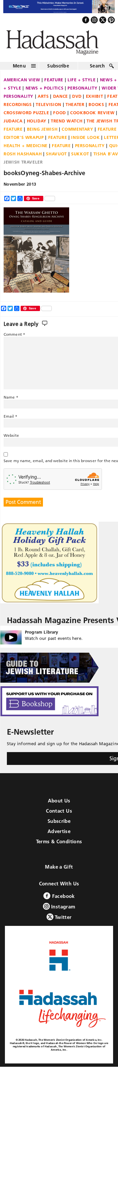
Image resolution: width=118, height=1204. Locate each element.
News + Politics (45, 91)
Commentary (77, 132)
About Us (59, 804)
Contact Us (59, 814)
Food (59, 115)
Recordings (18, 107)
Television (48, 107)
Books (96, 107)
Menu (19, 69)
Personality (82, 91)
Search (97, 69)
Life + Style (82, 83)
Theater (75, 107)
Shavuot (56, 157)
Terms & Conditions (59, 845)
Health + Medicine (26, 148)
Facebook (62, 900)
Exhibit (94, 99)
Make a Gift (59, 870)
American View (22, 83)
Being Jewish (42, 132)
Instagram (62, 910)
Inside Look (85, 140)
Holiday (37, 124)
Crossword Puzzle (26, 115)
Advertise (59, 835)
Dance (60, 99)
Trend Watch (66, 124)
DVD (77, 99)
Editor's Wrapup (24, 140)
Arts (43, 99)
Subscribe (58, 69)
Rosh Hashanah (23, 157)
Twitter (62, 921)
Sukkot (80, 157)
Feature (53, 83)
